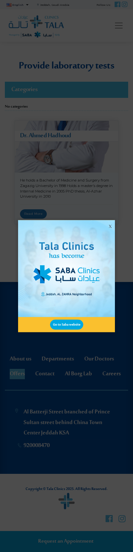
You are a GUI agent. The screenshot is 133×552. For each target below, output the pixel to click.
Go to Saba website (66, 324)
